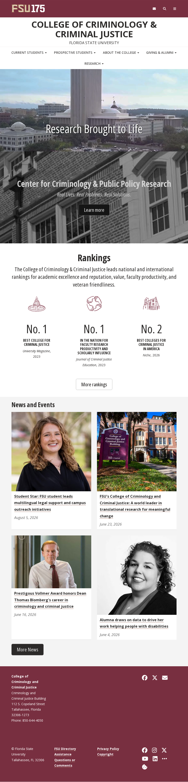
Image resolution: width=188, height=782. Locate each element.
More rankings (94, 384)
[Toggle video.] (182, 146)
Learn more (94, 209)
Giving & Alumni (160, 52)
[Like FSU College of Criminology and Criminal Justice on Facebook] (144, 677)
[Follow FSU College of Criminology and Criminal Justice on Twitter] (155, 677)
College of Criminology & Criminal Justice (94, 29)
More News (27, 649)
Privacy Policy (108, 749)
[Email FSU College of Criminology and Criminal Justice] (165, 677)
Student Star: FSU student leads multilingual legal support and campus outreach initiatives (50, 503)
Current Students (27, 52)
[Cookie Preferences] (144, 766)
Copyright (105, 754)
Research (92, 63)
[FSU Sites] (174, 9)
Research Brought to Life (94, 129)
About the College (120, 52)
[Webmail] (154, 9)
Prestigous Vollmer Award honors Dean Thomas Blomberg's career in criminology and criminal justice (50, 600)
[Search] (164, 9)
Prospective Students (73, 52)
